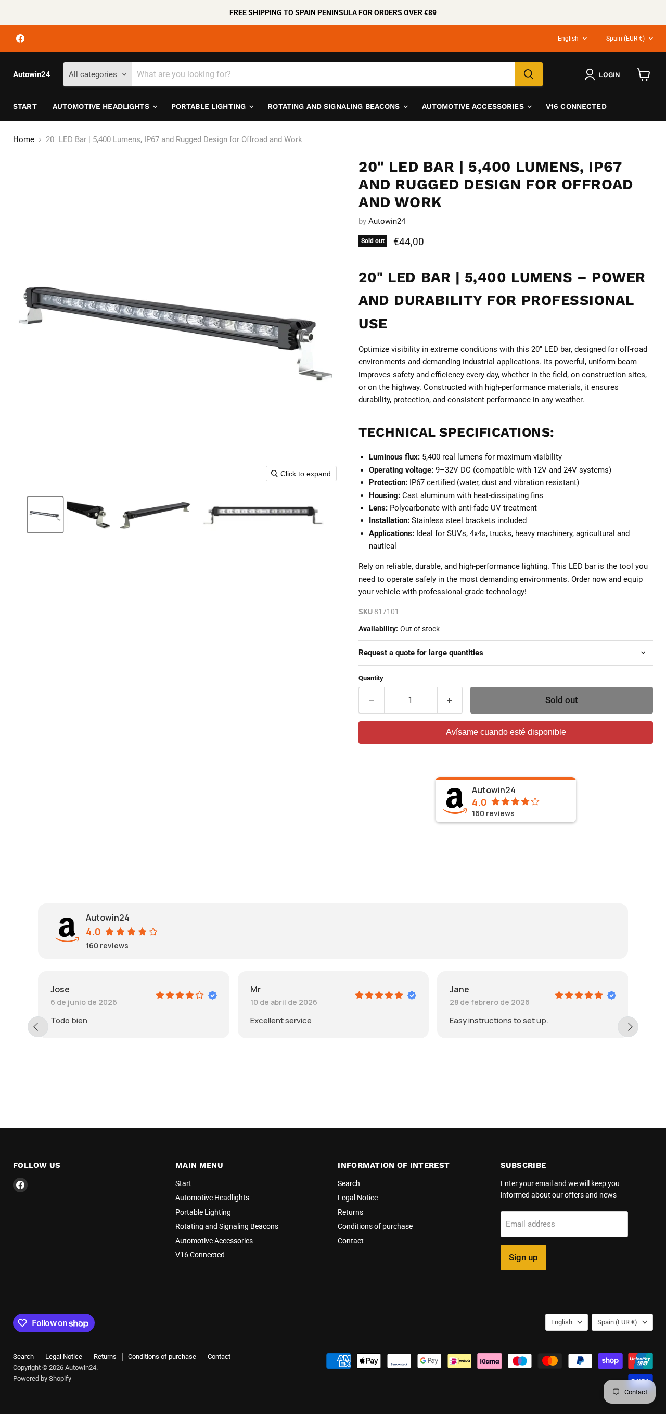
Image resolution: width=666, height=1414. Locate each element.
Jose (60, 989)
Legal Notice (358, 1197)
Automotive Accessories (474, 106)
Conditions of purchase (375, 1226)
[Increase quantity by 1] (450, 700)
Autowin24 (386, 221)
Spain (625, 38)
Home (23, 139)
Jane (459, 989)
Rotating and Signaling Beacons (334, 106)
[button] (45, 514)
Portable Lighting (209, 106)
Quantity (370, 678)
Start (25, 106)
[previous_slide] (38, 1026)
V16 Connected (576, 106)
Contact (351, 1241)
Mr (255, 989)
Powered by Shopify (42, 1378)
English (568, 38)
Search (349, 1183)
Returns (350, 1212)
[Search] (529, 74)
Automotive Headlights (102, 106)
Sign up (523, 1257)
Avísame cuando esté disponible (506, 732)
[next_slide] (628, 1026)
